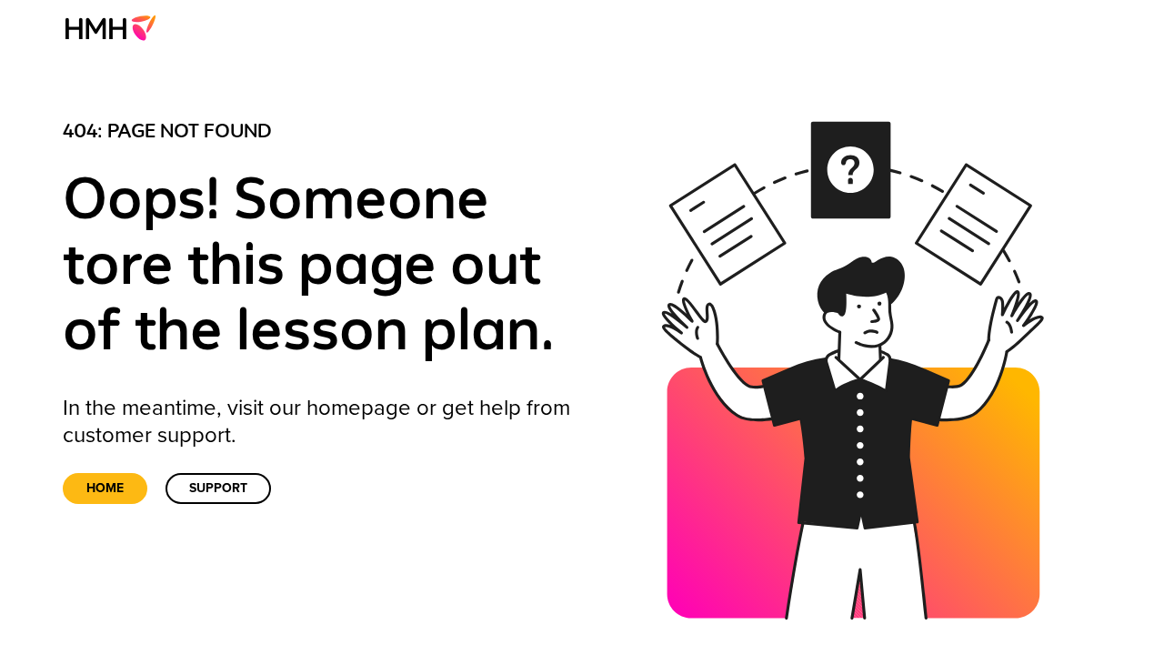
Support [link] (218, 488)
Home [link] (105, 488)
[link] (116, 27)
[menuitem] (116, 27)
